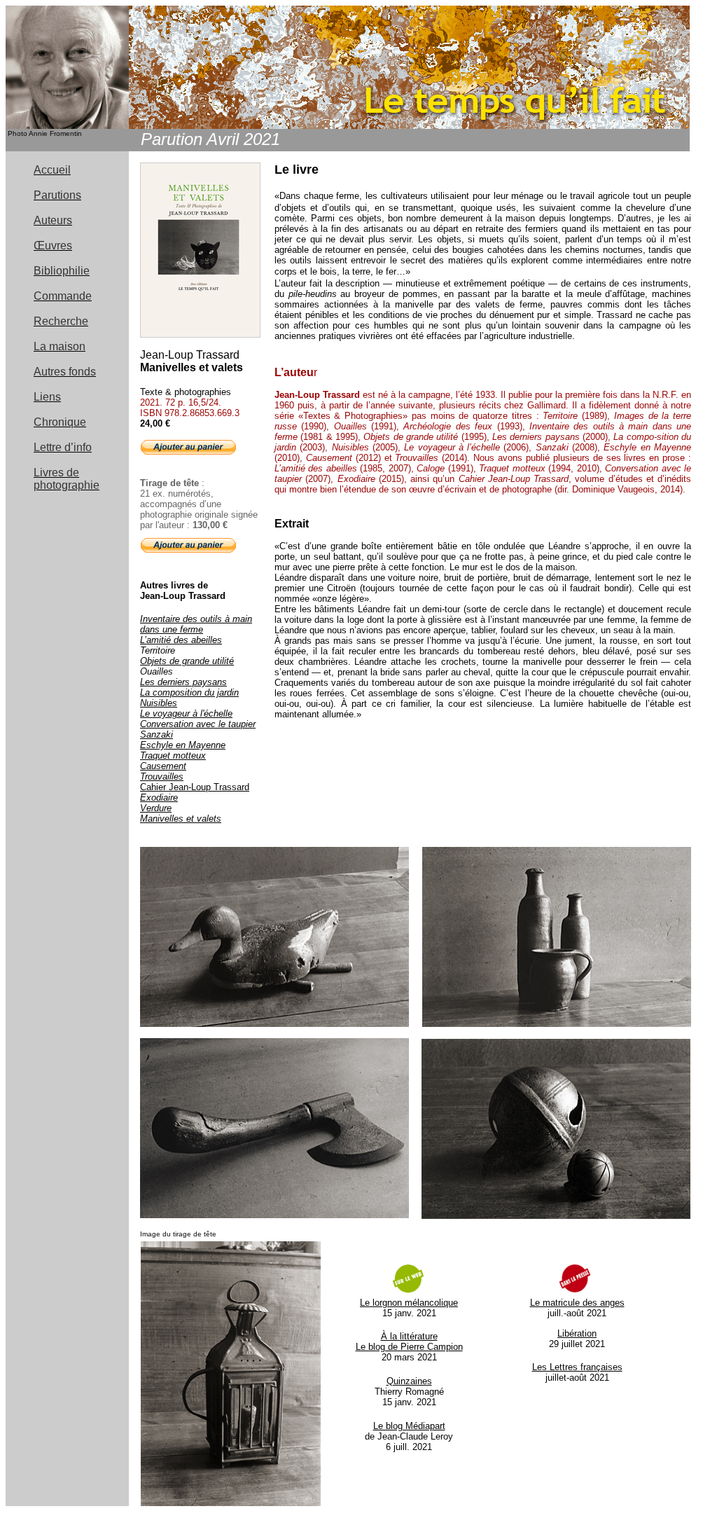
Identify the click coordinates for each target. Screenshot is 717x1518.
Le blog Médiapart (409, 1426)
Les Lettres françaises (577, 1367)
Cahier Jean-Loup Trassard (194, 787)
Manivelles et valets (180, 818)
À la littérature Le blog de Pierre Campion (409, 1341)
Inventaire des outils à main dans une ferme (196, 624)
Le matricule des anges (577, 1302)
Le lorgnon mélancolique (409, 1302)
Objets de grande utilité (187, 661)
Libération (577, 1333)
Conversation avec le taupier (198, 724)
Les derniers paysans (183, 682)
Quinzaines (409, 1381)
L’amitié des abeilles (181, 640)
